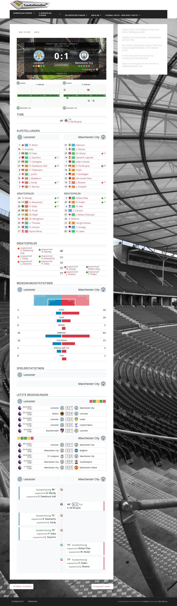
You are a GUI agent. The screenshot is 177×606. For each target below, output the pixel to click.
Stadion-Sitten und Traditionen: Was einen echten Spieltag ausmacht (140, 30)
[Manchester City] (84, 58)
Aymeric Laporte (84, 157)
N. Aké (79, 206)
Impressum (32, 601)
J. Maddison (35, 178)
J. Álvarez (80, 182)
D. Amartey (27, 149)
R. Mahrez (74, 218)
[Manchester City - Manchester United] (61, 467)
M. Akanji (81, 153)
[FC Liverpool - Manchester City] (61, 456)
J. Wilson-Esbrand (85, 214)
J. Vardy (33, 182)
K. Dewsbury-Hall (38, 165)
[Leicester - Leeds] (61, 419)
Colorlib (145, 601)
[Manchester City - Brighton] (61, 450)
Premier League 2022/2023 (56, 44)
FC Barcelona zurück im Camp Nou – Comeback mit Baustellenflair (138, 56)
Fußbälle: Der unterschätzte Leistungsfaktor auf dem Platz (141, 38)
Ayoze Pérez (35, 231)
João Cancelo (83, 161)
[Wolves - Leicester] (61, 413)
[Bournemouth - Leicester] (61, 430)
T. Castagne (35, 161)
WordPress (163, 601)
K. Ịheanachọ (35, 202)
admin (36, 32)
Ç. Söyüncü (35, 157)
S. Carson (78, 210)
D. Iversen (34, 227)
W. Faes (33, 153)
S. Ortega (81, 227)
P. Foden (80, 202)
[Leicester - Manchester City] (61, 408)
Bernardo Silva (83, 178)
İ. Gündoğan (82, 174)
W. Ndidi (33, 214)
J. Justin (33, 174)
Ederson (80, 145)
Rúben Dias (82, 198)
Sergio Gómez (83, 223)
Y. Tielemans (35, 170)
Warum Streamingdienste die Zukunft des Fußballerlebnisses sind (140, 64)
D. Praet (33, 210)
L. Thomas (34, 223)
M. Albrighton (36, 218)
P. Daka (33, 206)
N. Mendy (27, 198)
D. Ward (33, 145)
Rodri (79, 170)
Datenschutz (18, 601)
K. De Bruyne (75, 121)
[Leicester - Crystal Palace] (61, 425)
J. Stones (80, 149)
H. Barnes (34, 186)
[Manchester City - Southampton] (61, 462)
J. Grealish (81, 186)
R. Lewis (80, 231)
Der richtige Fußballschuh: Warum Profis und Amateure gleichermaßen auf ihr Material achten (142, 48)
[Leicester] (39, 58)
